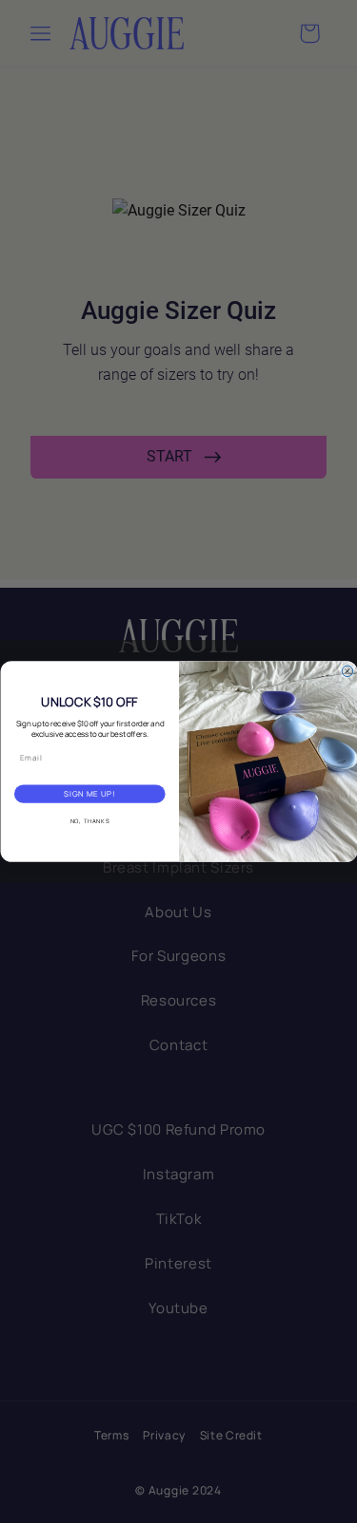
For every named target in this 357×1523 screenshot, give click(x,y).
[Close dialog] (347, 671)
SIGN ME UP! (89, 794)
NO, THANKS (89, 821)
